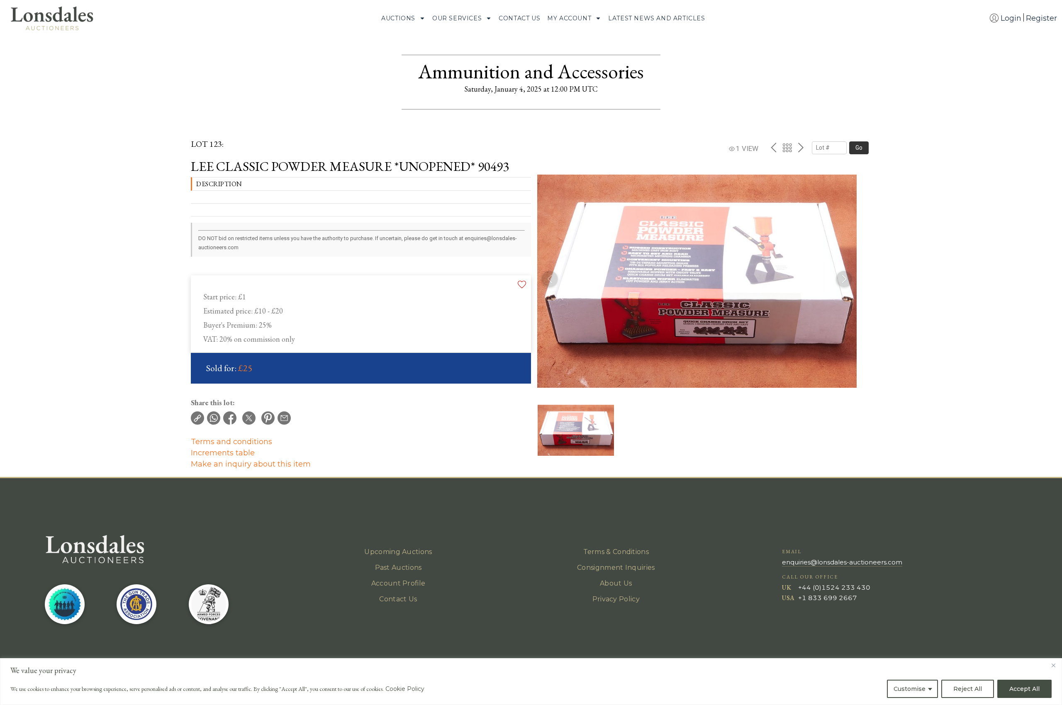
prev (773, 148)
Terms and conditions (231, 441)
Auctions (398, 18)
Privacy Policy (616, 599)
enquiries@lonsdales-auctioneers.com (842, 562)
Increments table (223, 452)
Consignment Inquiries (616, 567)
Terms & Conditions (616, 552)
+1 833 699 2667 (827, 598)
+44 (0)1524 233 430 (834, 587)
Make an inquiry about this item (251, 464)
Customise (910, 689)
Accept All (1024, 689)
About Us (616, 583)
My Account (569, 18)
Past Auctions (398, 567)
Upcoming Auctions (398, 552)
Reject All (967, 689)
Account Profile (398, 583)
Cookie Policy (404, 689)
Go (858, 147)
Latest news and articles (656, 18)
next (801, 148)
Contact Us (519, 18)
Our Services (457, 18)
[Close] (1053, 665)
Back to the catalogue (787, 148)
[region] (531, 681)
